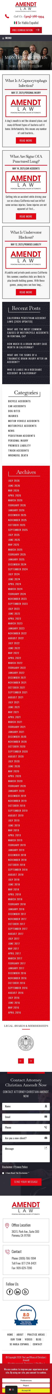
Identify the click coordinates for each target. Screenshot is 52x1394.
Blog (38, 1339)
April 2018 (14, 894)
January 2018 (16, 909)
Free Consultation (22, 30)
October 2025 (16, 525)
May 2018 (13, 889)
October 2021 (16, 687)
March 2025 (15, 549)
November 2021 (17, 682)
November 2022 (17, 633)
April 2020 (14, 776)
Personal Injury (33, 92)
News (11, 430)
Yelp (25, 1292)
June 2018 (14, 884)
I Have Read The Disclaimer (17, 1172)
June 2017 (14, 943)
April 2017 (14, 953)
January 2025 (16, 559)
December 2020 (17, 736)
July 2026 (14, 480)
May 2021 (13, 712)
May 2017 (13, 948)
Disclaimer (7, 1167)
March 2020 (15, 781)
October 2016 (16, 983)
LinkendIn (17, 1292)
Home (10, 1334)
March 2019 (15, 840)
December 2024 (17, 564)
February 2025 (17, 554)
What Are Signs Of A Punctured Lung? (26, 159)
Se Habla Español (28, 22)
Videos (28, 1339)
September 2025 (18, 530)
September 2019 (18, 810)
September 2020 (18, 751)
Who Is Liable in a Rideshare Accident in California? (24, 371)
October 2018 (16, 865)
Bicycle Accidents (19, 401)
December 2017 (17, 914)
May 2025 (13, 544)
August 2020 (16, 756)
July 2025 (14, 535)
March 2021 (15, 722)
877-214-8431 (29, 1263)
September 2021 (17, 692)
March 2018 (15, 899)
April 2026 (14, 495)
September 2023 (18, 604)
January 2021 (16, 732)
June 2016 (14, 1002)
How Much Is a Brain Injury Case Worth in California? (27, 345)
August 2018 (16, 874)
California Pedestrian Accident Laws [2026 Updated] (26, 319)
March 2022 (15, 663)
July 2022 (14, 643)
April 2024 (14, 584)
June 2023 (14, 613)
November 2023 (17, 599)
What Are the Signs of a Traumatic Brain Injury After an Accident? (27, 358)
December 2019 (17, 796)
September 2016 (18, 988)
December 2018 (17, 855)
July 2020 (14, 761)
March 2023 (15, 623)
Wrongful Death (18, 455)
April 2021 (14, 717)
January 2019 (16, 850)
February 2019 (17, 845)
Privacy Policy (20, 1167)
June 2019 (14, 825)
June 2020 (14, 766)
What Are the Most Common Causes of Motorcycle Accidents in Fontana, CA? (28, 332)
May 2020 (13, 771)
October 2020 (16, 746)
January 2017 (16, 968)
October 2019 (16, 805)
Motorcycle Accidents (22, 426)
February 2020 (17, 786)
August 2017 (16, 933)
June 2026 (14, 485)
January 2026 (16, 510)
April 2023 (14, 618)
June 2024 (14, 579)
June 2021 (14, 707)
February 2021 (17, 727)
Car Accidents (33, 168)
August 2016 (16, 992)
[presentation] (21, 1061)
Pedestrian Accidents (21, 435)
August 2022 (16, 638)
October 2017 (16, 924)
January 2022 (16, 672)
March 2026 (15, 500)
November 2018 (17, 860)
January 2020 (16, 791)
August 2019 (16, 815)
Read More (26, 140)
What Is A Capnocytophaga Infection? (26, 83)
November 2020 (17, 741)
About (20, 1334)
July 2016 (14, 997)
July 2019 (14, 820)
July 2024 (14, 574)
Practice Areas (36, 1334)
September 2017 (17, 929)
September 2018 (18, 869)
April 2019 (14, 835)
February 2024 (17, 594)
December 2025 (17, 515)
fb (9, 1292)
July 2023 (14, 608)
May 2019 (13, 830)
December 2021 (17, 677)
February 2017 (17, 963)
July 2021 (13, 702)
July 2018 (14, 879)
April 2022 (14, 658)
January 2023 (16, 628)
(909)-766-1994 (34, 16)
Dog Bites (14, 411)
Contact (37, 1344)
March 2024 (15, 589)
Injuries (13, 416)
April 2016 (14, 1012)
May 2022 (13, 653)
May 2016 (13, 1007)
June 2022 (14, 648)
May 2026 (13, 490)
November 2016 (17, 978)
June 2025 (14, 540)
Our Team (16, 1339)
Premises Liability (32, 244)
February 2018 (17, 904)
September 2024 (18, 569)
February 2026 (17, 505)
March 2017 (15, 958)
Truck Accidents (18, 450)
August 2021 (16, 697)
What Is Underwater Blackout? (25, 235)
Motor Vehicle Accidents (24, 421)
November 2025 (17, 520)
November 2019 (17, 801)
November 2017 (17, 919)
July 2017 (13, 938)
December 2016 (17, 973)
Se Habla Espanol (19, 1344)
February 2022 (17, 667)
